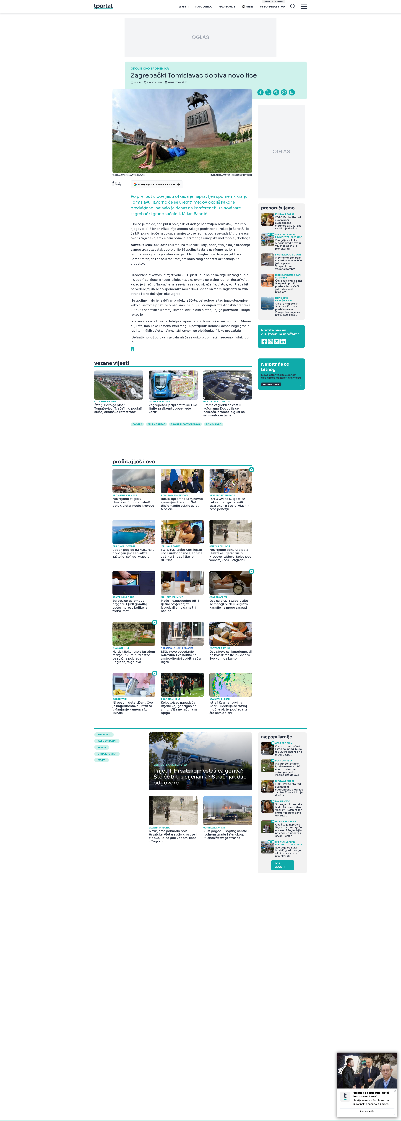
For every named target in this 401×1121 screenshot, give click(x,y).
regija (102, 747)
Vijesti (183, 6)
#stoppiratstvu (272, 6)
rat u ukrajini (107, 741)
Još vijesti (279, 865)
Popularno (203, 6)
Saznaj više (367, 1111)
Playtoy (279, 2)
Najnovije (227, 6)
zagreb (137, 424)
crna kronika (107, 753)
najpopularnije (276, 737)
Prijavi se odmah (271, 384)
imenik (267, 2)
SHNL (250, 6)
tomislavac (213, 424)
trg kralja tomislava (185, 424)
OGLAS (200, 37)
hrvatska (104, 734)
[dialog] (367, 1085)
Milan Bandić (156, 424)
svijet (102, 760)
